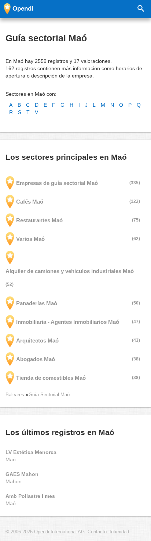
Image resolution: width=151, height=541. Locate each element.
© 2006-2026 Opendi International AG (45, 531)
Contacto (97, 531)
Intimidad (119, 531)
